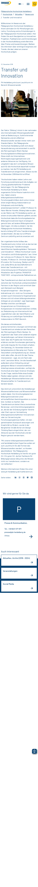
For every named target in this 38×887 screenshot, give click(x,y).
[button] (19, 103)
